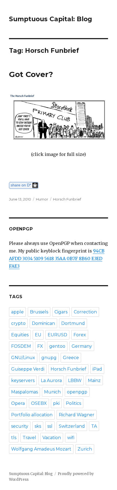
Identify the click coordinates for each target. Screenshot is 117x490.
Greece (71, 357)
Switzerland (72, 426)
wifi (71, 437)
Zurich (85, 449)
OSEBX (39, 403)
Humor (42, 199)
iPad (97, 369)
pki (56, 403)
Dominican (43, 323)
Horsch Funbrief (67, 199)
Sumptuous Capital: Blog (50, 19)
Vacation (51, 437)
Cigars (60, 312)
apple (17, 312)
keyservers (23, 380)
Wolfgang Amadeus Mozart (41, 449)
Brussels (39, 312)
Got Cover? (31, 74)
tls (13, 437)
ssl (50, 426)
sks (38, 426)
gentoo (57, 346)
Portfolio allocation (32, 414)
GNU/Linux (23, 357)
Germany (82, 346)
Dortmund (73, 323)
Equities (20, 334)
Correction (85, 312)
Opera (18, 403)
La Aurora (51, 380)
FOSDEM (21, 346)
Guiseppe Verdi (27, 369)
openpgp (77, 392)
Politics (73, 403)
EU (38, 334)
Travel (29, 437)
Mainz (94, 380)
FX (40, 346)
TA (94, 426)
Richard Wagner (76, 414)
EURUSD (57, 334)
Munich (52, 392)
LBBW (75, 380)
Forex (79, 334)
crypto (18, 323)
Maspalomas (24, 392)
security (19, 426)
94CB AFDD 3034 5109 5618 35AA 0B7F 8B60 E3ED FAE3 (56, 258)
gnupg (49, 357)
